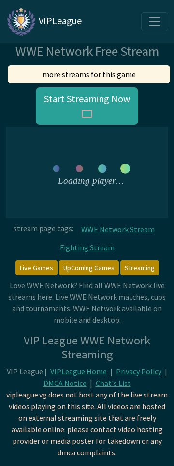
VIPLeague (59, 20)
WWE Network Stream (118, 229)
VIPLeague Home (78, 371)
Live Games (36, 267)
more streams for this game (89, 74)
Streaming (140, 267)
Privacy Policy (138, 371)
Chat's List (113, 383)
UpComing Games (89, 267)
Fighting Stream (87, 247)
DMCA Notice (65, 383)
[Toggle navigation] (154, 21)
